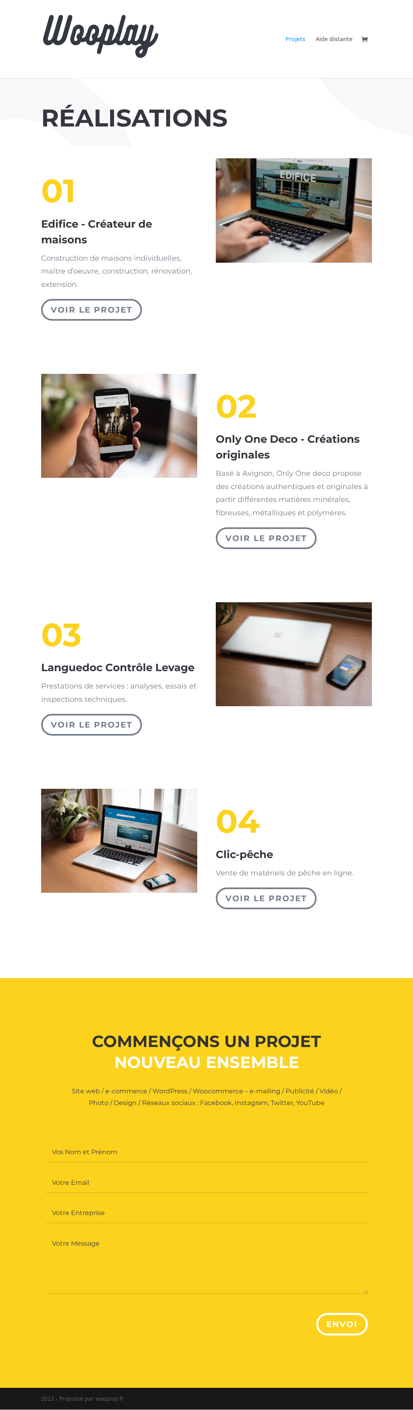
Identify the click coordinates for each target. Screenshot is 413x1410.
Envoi (342, 1324)
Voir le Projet (91, 310)
